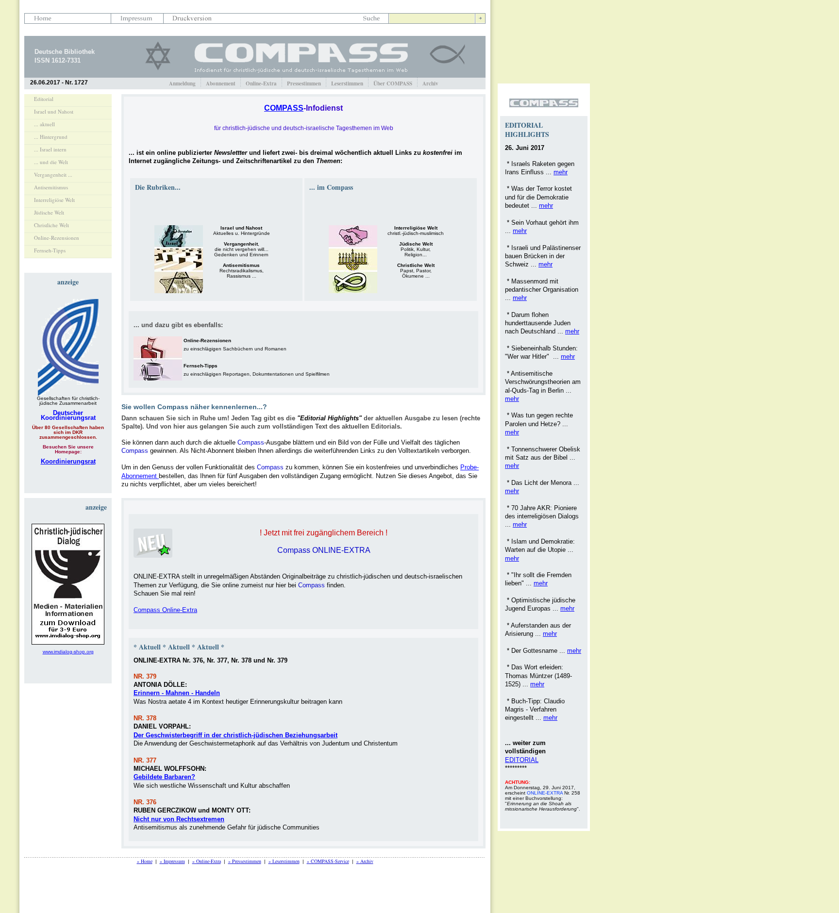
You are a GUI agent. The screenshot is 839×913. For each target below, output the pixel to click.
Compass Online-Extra (165, 610)
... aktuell (44, 124)
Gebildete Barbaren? (164, 776)
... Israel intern (50, 149)
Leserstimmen (347, 83)
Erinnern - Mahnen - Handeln (177, 693)
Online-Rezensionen (56, 237)
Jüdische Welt (49, 212)
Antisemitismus (51, 187)
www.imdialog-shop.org (68, 651)
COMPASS (283, 108)
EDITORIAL (521, 760)
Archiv (430, 83)
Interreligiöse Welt (54, 199)
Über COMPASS (392, 83)
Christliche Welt (51, 225)
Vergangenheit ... (53, 174)
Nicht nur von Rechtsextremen (179, 819)
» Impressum (172, 861)
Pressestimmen (304, 83)
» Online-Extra (206, 861)
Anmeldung (182, 83)
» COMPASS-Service (328, 861)
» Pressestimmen (244, 861)
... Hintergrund (50, 136)
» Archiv (364, 861)
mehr (561, 172)
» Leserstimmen (284, 861)
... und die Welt (51, 162)
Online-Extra (261, 83)
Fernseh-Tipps (50, 250)
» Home (144, 861)
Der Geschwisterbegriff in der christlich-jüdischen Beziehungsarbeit (235, 735)
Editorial (43, 98)
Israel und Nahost (53, 111)
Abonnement (220, 83)
